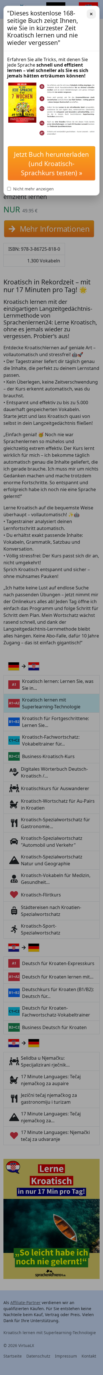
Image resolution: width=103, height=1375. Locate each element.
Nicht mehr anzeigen (33, 189)
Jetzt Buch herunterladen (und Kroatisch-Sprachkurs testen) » (51, 164)
